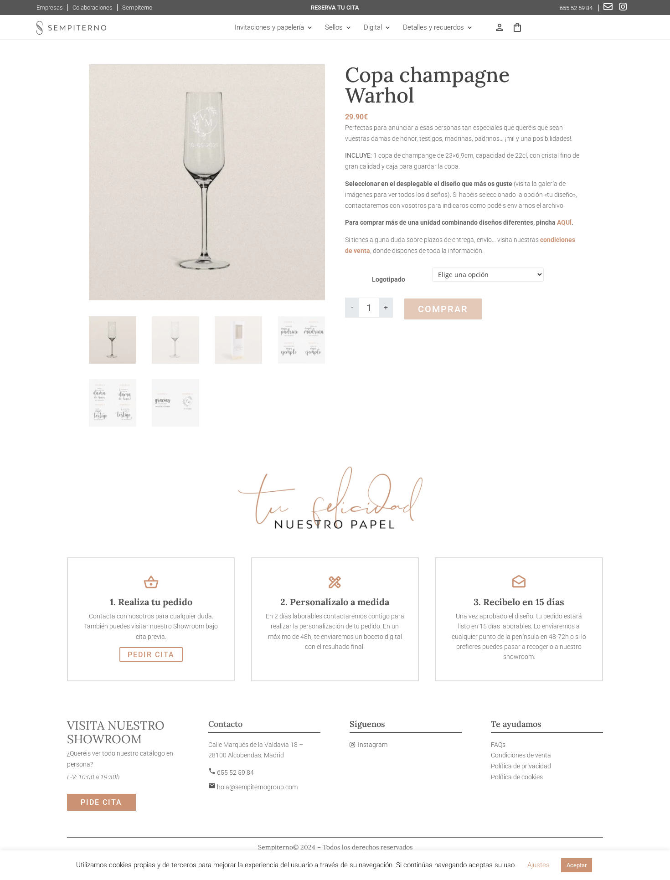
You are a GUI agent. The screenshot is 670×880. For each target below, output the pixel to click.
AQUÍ (564, 222)
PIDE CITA (101, 802)
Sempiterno (137, 7)
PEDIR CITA (151, 654)
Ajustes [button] (538, 865)
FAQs (498, 744)
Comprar (443, 309)
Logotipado (388, 279)
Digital (373, 27)
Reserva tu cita (335, 7)
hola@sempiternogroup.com (253, 787)
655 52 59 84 (577, 8)
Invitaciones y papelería (269, 27)
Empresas (49, 7)
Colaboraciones (92, 7)
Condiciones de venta (521, 755)
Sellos (334, 27)
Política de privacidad (521, 766)
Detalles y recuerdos (433, 27)
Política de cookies (517, 777)
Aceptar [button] (577, 865)
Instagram (372, 744)
